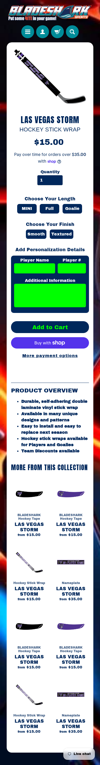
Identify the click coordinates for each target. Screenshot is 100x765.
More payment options (50, 355)
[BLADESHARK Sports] (50, 12)
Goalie (72, 208)
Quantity (50, 172)
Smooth (36, 234)
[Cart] (57, 31)
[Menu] (27, 31)
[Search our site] (72, 31)
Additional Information (50, 280)
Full (49, 208)
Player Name (34, 260)
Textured (61, 234)
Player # (72, 260)
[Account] (42, 31)
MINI (27, 208)
